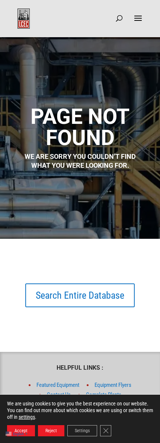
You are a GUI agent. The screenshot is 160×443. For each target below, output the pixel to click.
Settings (82, 430)
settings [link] (27, 417)
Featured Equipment (57, 385)
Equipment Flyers (113, 385)
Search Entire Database (80, 295)
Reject (51, 430)
